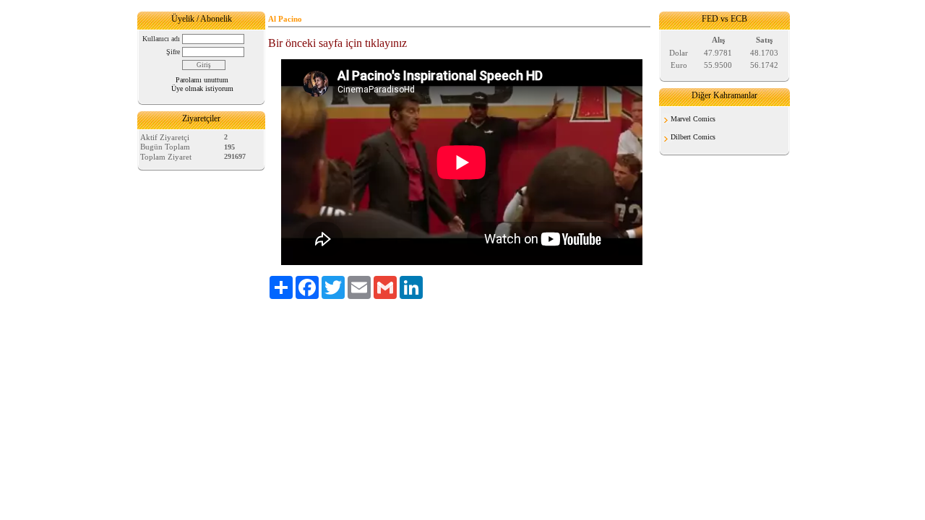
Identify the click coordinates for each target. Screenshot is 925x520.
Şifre (173, 52)
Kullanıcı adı (161, 39)
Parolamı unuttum (202, 80)
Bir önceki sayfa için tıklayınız (337, 43)
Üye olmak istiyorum (202, 88)
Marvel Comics (693, 119)
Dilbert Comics (693, 137)
